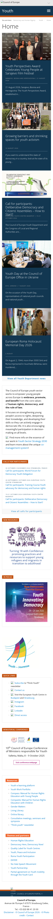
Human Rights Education (22, 840)
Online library (17, 814)
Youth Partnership (19, 868)
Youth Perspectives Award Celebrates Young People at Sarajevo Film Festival (24, 69)
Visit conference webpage (26, 762)
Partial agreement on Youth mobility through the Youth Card (28, 873)
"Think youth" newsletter (22, 825)
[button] (26, 3)
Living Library (17, 810)
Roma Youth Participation (23, 856)
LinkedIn (19, 710)
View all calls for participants (26, 511)
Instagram (19, 701)
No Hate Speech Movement (23, 864)
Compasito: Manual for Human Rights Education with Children (28, 801)
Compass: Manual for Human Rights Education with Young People (27, 794)
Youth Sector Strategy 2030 (32, 441)
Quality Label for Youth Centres (25, 848)
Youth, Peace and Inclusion (23, 852)
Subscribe (19, 683)
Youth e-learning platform (23, 785)
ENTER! (14, 860)
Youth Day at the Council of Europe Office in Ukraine (23, 275)
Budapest (15, 697)
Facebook (19, 706)
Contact (30, 915)
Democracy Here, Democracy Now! (27, 844)
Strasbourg (29, 697)
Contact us (19, 690)
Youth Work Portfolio (20, 789)
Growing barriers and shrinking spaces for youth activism (26, 137)
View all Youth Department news (26, 378)
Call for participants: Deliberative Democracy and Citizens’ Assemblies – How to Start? (25, 209)
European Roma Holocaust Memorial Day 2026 (23, 343)
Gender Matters (18, 806)
